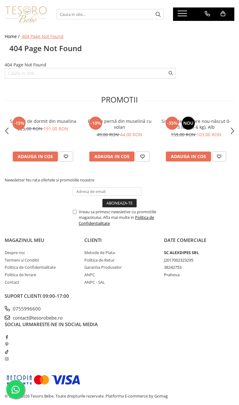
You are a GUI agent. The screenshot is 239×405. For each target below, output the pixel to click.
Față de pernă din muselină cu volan (120, 124)
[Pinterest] (7, 344)
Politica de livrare (20, 274)
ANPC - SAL (94, 282)
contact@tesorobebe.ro (37, 318)
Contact (12, 282)
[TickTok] (7, 351)
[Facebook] (7, 337)
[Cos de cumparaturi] (223, 13)
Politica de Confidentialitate (30, 267)
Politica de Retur (99, 260)
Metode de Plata (99, 252)
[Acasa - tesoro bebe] (26, 14)
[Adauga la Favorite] (66, 157)
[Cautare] (158, 14)
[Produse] (183, 15)
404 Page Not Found (42, 36)
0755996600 (26, 309)
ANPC (89, 274)
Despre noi (15, 252)
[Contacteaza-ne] (207, 13)
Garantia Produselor (103, 267)
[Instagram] (7, 359)
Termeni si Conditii (22, 260)
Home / (13, 36)
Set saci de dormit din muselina (43, 121)
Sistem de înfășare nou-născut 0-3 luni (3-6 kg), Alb (196, 124)
